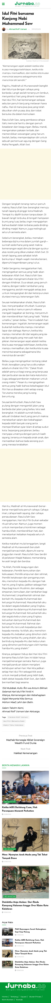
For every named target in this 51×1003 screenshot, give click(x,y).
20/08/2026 (7, 814)
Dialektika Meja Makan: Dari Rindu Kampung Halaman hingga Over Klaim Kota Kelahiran (25, 905)
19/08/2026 (7, 912)
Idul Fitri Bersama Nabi (13, 721)
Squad (23, 997)
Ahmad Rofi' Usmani (18, 29)
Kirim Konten (7, 1000)
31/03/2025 (36, 29)
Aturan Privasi (35, 997)
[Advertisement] (25, 174)
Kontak (19, 1000)
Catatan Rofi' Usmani (18, 717)
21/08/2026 (20, 935)
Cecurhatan (10, 802)
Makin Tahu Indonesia (13, 725)
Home (5, 997)
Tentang (14, 997)
